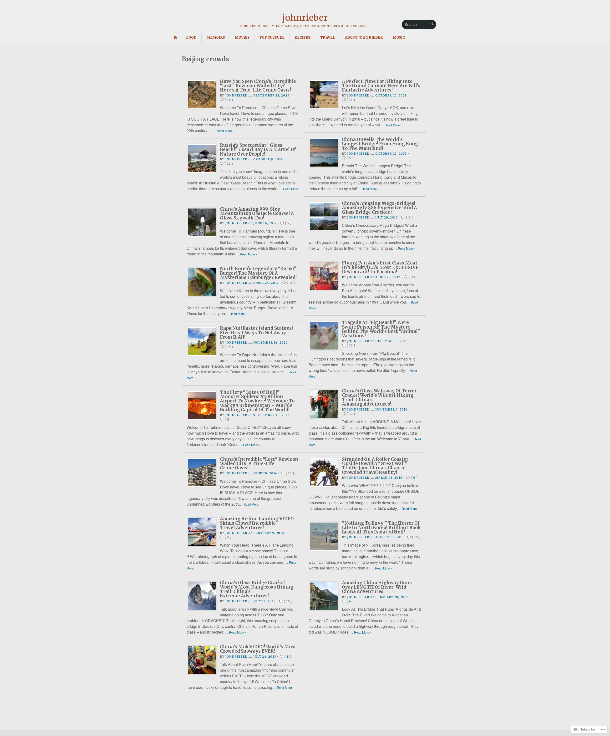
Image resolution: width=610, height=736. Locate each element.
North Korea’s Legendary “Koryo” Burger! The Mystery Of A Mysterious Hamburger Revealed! (258, 273)
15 (229, 100)
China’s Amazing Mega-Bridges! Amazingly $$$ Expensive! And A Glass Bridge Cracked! (379, 208)
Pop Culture (272, 37)
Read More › (225, 130)
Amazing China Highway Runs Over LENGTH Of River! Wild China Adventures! (377, 587)
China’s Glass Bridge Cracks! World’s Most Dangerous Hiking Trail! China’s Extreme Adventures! (256, 589)
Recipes (302, 37)
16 (288, 601)
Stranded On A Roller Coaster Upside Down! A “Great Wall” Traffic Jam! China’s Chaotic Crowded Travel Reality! (375, 466)
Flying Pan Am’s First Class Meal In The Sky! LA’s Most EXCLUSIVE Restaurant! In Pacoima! (380, 267)
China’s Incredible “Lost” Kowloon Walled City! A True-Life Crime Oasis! (259, 464)
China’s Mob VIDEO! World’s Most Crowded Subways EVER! (258, 649)
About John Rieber (364, 37)
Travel (327, 37)
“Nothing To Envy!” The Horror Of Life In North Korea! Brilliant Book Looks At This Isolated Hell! (381, 527)
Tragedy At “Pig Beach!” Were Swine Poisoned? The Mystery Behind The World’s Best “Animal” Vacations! (381, 329)
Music (399, 37)
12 (351, 414)
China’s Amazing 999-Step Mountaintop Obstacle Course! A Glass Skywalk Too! (257, 213)
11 (228, 163)
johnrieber (305, 17)
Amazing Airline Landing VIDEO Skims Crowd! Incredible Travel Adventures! (257, 523)
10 (351, 345)
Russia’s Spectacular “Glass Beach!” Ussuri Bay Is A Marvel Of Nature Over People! (258, 149)
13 (351, 100)
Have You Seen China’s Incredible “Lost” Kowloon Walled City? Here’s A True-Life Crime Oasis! (258, 86)
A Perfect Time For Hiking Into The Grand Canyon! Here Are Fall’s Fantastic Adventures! (381, 86)
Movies (242, 37)
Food (191, 37)
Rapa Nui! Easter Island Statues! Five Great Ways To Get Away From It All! (256, 332)
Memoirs (216, 37)
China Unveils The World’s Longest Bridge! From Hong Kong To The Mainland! (380, 144)
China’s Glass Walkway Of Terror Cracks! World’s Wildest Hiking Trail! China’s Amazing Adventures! (379, 397)
